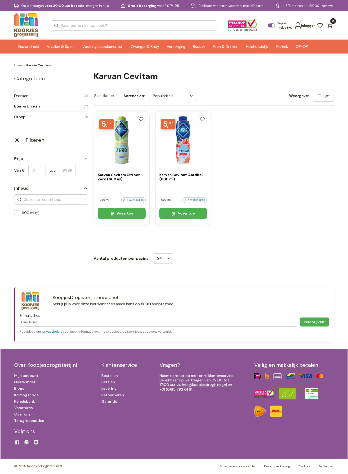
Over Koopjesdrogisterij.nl (45, 365)
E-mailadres (30, 315)
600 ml (30, 212)
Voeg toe (125, 213)
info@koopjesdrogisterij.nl (204, 384)
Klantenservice (119, 365)
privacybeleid (52, 332)
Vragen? (170, 365)
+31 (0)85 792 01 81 (176, 389)
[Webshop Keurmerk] (242, 25)
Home (18, 65)
